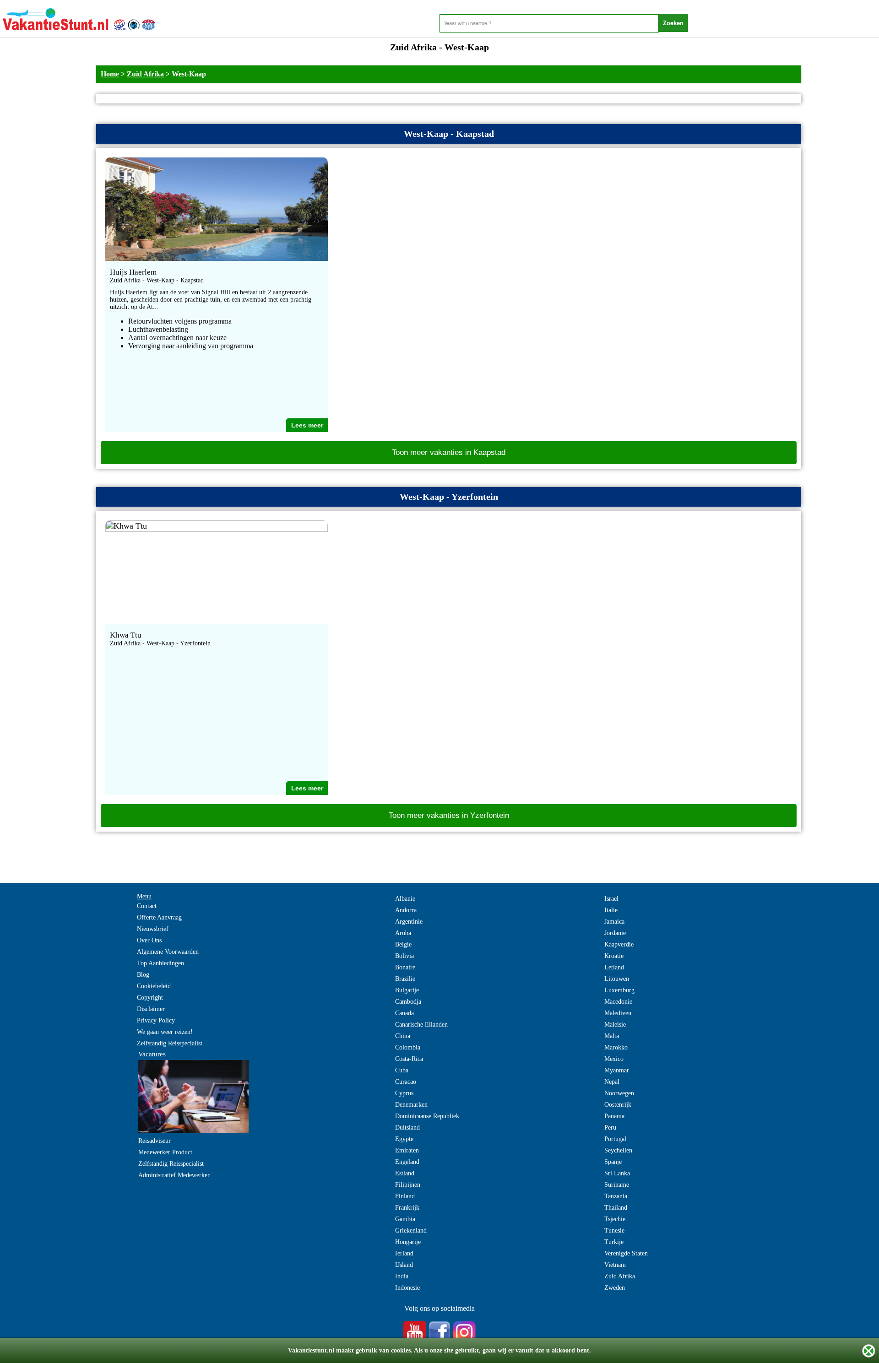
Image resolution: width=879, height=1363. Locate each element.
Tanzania (615, 1196)
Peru (610, 1127)
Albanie (405, 898)
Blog (143, 974)
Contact (147, 906)
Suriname (616, 1184)
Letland (614, 967)
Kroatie (614, 955)
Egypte (404, 1139)
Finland (405, 1196)
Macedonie (618, 1001)
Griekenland (411, 1230)
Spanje (613, 1161)
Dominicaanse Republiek (427, 1116)
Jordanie (615, 933)
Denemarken (411, 1104)
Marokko (616, 1047)
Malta (611, 1036)
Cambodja (408, 1001)
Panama (614, 1116)
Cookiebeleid (154, 986)
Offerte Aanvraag (159, 917)
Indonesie (407, 1287)
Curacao (405, 1081)
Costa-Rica (409, 1058)
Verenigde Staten (626, 1253)
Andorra (406, 910)
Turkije (614, 1242)
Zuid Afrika (145, 74)
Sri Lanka (617, 1173)
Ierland (404, 1253)
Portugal (615, 1139)
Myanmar (616, 1070)
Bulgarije (407, 990)
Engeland (407, 1161)
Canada (404, 1013)
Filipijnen (407, 1184)
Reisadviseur (154, 1140)
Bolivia (404, 955)
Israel (611, 898)
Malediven (617, 1013)
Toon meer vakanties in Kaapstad (448, 452)
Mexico (614, 1058)
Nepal (611, 1081)
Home (110, 74)
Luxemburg (619, 990)
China (402, 1036)
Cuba (401, 1070)
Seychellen (618, 1150)
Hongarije (408, 1242)
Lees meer (307, 425)
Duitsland (407, 1127)
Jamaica (614, 921)
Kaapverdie (619, 944)
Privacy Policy (156, 1020)
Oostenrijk (617, 1104)
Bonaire (405, 967)
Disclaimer (151, 1009)
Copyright (150, 997)
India (401, 1276)
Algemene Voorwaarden (168, 951)
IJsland (404, 1264)
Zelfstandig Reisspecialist (169, 1043)
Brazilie (405, 978)
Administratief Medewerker (174, 1175)
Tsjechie (614, 1219)
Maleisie (615, 1024)
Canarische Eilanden (421, 1024)
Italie (611, 910)
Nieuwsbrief (152, 928)
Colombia (407, 1047)
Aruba (403, 933)
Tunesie (614, 1230)
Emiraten (407, 1150)
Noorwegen (619, 1093)
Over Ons (149, 940)
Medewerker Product (165, 1152)
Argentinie (409, 921)
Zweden (614, 1287)
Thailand (615, 1207)
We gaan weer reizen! (165, 1031)
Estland (404, 1173)
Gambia (405, 1219)
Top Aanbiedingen (160, 963)
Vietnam (615, 1264)
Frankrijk (407, 1207)
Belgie (403, 944)
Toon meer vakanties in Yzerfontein (449, 815)
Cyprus (404, 1093)
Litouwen (616, 978)
